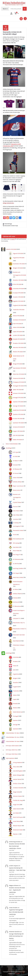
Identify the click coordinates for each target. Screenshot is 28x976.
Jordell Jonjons (13, 865)
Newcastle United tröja (11, 225)
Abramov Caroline (14, 931)
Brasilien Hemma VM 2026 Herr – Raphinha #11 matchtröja (17, 890)
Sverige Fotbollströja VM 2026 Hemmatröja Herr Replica (16, 936)
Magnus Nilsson (14, 885)
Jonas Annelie (13, 907)
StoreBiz (17, 973)
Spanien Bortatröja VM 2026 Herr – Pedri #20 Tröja (17, 869)
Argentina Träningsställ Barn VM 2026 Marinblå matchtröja (16, 912)
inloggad (12, 239)
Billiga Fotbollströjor (8, 203)
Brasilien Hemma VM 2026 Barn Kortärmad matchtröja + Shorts (17, 846)
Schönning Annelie (14, 841)
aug (5, 28)
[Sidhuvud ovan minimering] (25, 18)
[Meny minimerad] (21, 18)
